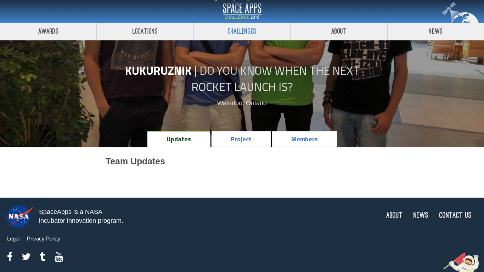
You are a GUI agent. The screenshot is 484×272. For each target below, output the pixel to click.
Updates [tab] (179, 139)
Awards (48, 31)
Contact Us (455, 215)
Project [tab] (241, 139)
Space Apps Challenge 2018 (242, 11)
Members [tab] (304, 139)
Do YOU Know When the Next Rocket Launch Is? (275, 79)
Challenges (242, 31)
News (436, 31)
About (339, 31)
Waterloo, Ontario (242, 103)
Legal (13, 239)
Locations (145, 31)
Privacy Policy (43, 239)
